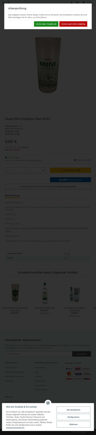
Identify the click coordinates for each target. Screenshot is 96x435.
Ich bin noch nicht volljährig (73, 24)
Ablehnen (73, 424)
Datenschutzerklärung (15, 427)
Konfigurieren (73, 417)
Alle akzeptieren (73, 410)
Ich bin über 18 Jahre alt (46, 24)
